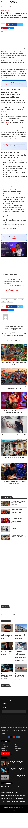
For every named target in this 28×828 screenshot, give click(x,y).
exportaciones (6, 122)
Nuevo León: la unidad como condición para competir (6, 653)
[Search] (26, 2)
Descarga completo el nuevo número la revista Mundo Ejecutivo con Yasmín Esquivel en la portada (14, 145)
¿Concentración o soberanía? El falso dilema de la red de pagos (19, 676)
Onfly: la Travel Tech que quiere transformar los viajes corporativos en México (7, 636)
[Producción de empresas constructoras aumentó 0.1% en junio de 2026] (14, 447)
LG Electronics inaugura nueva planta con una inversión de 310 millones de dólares (20, 636)
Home (14, 810)
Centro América (18, 748)
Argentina (3, 744)
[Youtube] (14, 737)
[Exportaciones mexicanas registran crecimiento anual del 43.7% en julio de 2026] (14, 376)
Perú (16, 744)
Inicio (2, 6)
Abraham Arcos (9, 20)
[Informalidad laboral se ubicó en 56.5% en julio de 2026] (14, 352)
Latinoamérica (4, 750)
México (3, 301)
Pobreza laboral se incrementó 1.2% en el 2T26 (14, 435)
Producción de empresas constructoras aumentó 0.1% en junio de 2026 (18, 537)
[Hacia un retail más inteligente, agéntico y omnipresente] (7, 668)
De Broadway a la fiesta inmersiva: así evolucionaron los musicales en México (18, 520)
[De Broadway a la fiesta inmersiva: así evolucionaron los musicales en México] (14, 400)
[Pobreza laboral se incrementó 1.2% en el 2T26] (14, 424)
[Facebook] (9, 737)
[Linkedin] (17, 737)
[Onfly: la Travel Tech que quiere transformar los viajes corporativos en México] (7, 628)
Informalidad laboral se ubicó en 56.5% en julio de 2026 (18, 502)
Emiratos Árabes (4, 746)
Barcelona (17, 746)
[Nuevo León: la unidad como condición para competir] (7, 646)
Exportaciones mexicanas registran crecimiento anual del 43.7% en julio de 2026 (18, 511)
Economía (14, 299)
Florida (16, 750)
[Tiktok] (19, 737)
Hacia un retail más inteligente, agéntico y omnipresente (6, 675)
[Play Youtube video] (14, 249)
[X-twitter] (11, 737)
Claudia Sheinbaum (6, 299)
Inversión (21, 299)
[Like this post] (8, 24)
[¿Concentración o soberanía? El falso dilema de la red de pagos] (21, 668)
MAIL (9, 753)
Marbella (3, 748)
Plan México (10, 301)
